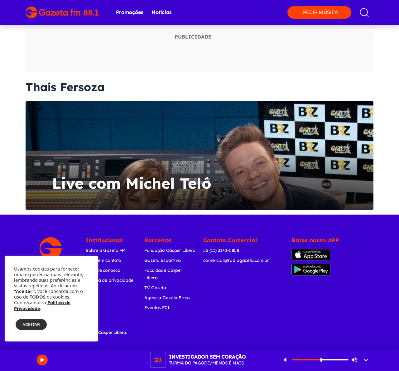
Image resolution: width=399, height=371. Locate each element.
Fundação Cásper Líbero (169, 250)
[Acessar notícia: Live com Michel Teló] (199, 155)
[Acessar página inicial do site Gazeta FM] (62, 12)
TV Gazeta (155, 287)
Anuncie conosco (103, 270)
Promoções (129, 12)
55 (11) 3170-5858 (221, 250)
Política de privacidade (110, 280)
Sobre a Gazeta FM (106, 250)
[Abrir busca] (364, 12)
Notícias (161, 12)
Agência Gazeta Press (167, 297)
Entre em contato (104, 260)
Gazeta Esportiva (162, 260)
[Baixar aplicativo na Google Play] (317, 270)
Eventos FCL (157, 307)
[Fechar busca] (381, 6)
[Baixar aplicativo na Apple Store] (315, 255)
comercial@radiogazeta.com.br (236, 260)
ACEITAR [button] (31, 324)
